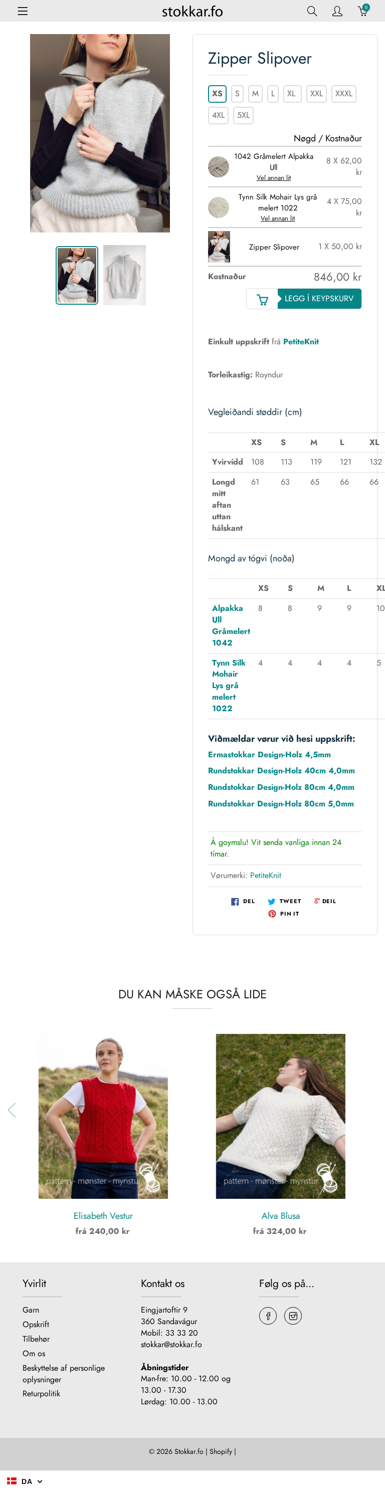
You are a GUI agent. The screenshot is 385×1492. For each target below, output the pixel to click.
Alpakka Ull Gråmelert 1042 (231, 625)
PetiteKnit (265, 875)
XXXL (343, 93)
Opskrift (36, 1324)
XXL (316, 93)
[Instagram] (293, 1316)
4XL (218, 115)
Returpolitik (41, 1393)
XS (217, 93)
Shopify (221, 1451)
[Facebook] (268, 1316)
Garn (31, 1310)
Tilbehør (36, 1339)
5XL (243, 115)
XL (292, 93)
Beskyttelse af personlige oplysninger (64, 1373)
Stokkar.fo (189, 1451)
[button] (370, 1110)
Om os (34, 1353)
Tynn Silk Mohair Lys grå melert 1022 (229, 685)
